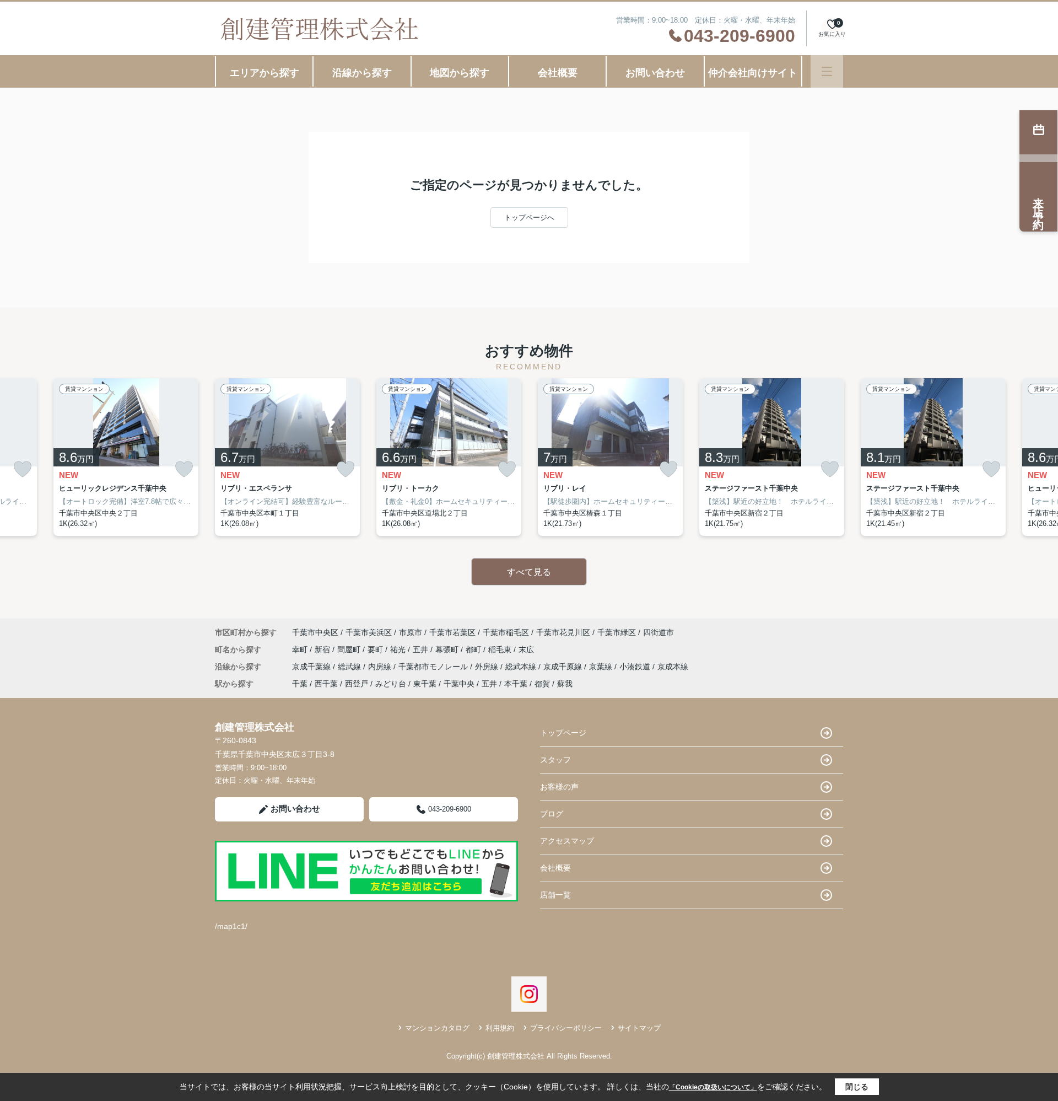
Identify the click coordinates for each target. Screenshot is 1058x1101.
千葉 (299, 683)
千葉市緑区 (616, 632)
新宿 (323, 649)
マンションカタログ (437, 1028)
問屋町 (350, 649)
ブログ (551, 813)
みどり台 (390, 683)
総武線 (350, 666)
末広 (526, 649)
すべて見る (529, 572)
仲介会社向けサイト (752, 72)
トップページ (563, 732)
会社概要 (557, 72)
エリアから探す (264, 72)
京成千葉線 (312, 666)
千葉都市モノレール (434, 666)
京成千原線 (563, 666)
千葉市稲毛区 (506, 632)
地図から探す (459, 72)
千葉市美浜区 (369, 632)
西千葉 (326, 683)
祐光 (399, 649)
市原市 (410, 632)
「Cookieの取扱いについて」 (713, 1087)
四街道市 (658, 632)
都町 (474, 649)
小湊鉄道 (635, 666)
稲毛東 (501, 649)
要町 (376, 649)
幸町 (301, 649)
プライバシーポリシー (566, 1028)
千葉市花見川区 (563, 632)
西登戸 (356, 683)
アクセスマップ (567, 840)
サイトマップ (639, 1028)
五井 (421, 649)
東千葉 (424, 683)
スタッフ (555, 759)
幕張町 (448, 649)
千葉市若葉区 (452, 632)
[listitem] (287, 457)
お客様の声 (559, 786)
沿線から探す (362, 72)
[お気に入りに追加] (22, 469)
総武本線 (521, 666)
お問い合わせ (655, 72)
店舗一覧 (555, 894)
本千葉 (515, 683)
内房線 (380, 666)
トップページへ (529, 217)
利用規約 (499, 1028)
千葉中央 (459, 683)
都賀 (542, 683)
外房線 (487, 666)
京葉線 (601, 666)
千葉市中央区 (315, 632)
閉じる (856, 1086)
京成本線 (672, 666)
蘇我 (565, 683)
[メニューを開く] (827, 71)
